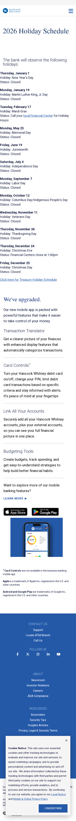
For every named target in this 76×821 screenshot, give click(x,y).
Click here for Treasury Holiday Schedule (28, 280)
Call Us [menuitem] (38, 640)
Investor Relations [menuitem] (38, 685)
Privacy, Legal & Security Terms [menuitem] (38, 730)
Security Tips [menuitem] (38, 720)
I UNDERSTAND (53, 808)
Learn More (13, 498)
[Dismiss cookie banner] (66, 741)
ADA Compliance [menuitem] (38, 696)
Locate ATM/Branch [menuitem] (38, 635)
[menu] (71, 11)
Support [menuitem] (38, 630)
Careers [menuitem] (38, 690)
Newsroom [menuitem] (38, 680)
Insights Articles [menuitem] (38, 725)
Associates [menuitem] (38, 714)
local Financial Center (38, 116)
